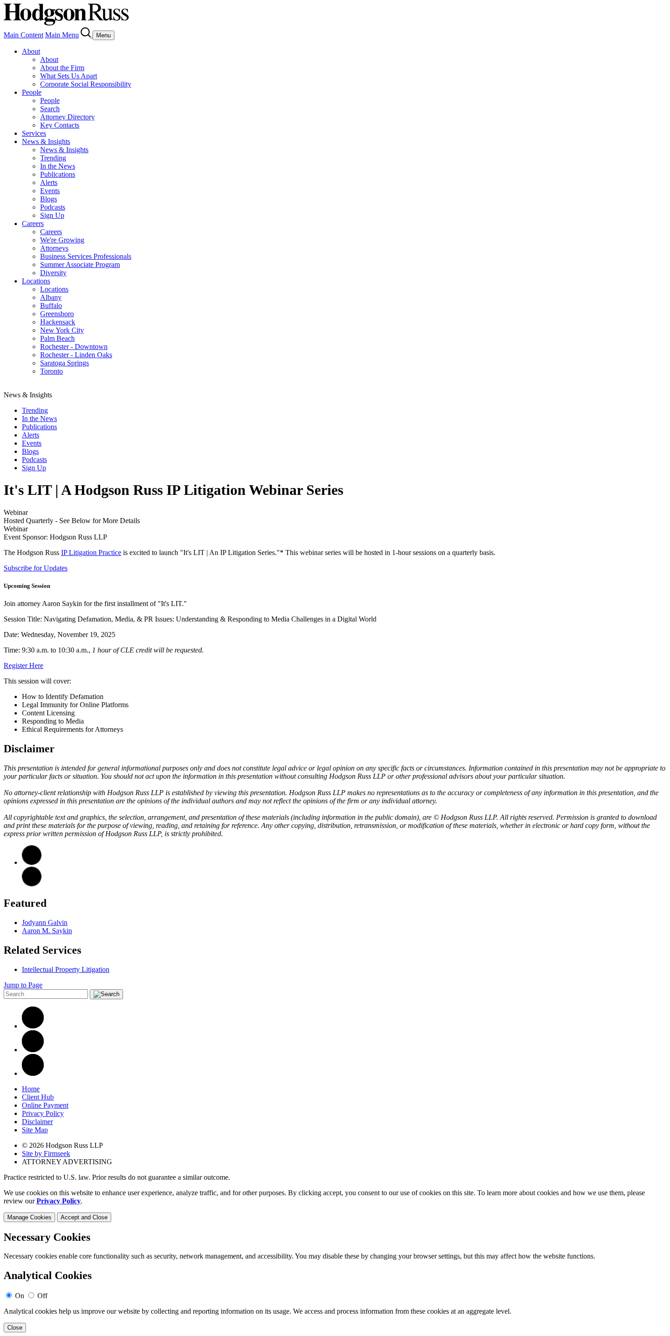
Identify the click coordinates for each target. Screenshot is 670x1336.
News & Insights (46, 141)
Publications (57, 174)
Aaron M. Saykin (47, 931)
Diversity (53, 273)
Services (34, 133)
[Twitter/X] (33, 1049)
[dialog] (335, 1205)
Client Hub (38, 1097)
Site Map (35, 1130)
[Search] (87, 35)
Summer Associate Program (80, 264)
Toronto (51, 371)
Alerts (48, 182)
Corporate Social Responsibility (85, 84)
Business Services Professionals (85, 256)
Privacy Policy (43, 1113)
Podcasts (52, 207)
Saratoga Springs (64, 363)
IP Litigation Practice (91, 552)
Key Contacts (59, 125)
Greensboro (57, 314)
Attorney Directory (67, 117)
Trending (53, 158)
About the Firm (62, 68)
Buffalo (51, 305)
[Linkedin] (33, 1026)
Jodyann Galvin (44, 922)
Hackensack (57, 322)
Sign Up (52, 215)
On (19, 1296)
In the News (57, 166)
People (31, 92)
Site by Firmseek (46, 1153)
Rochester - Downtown (74, 346)
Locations (36, 281)
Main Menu (62, 35)
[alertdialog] (335, 1282)
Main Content (23, 35)
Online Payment (45, 1105)
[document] (335, 1282)
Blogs (48, 199)
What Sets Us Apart (68, 76)
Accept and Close (84, 1217)
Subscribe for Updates (35, 568)
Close (14, 1327)
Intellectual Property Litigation (65, 969)
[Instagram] (33, 1073)
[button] (31, 884)
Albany (51, 297)
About (31, 51)
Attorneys (54, 248)
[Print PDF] (31, 862)
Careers (33, 223)
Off (42, 1296)
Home (31, 1089)
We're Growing (62, 240)
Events (50, 191)
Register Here (23, 665)
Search (50, 109)
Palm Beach (57, 338)
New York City (62, 330)
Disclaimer (37, 1121)
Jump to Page (23, 985)
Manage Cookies (29, 1217)
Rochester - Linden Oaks (76, 355)
